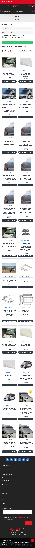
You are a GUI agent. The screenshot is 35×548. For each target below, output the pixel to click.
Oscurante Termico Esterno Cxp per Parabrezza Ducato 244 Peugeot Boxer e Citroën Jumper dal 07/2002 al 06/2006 (9, 108)
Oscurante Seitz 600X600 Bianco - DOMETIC (26, 346)
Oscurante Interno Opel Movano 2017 (9, 74)
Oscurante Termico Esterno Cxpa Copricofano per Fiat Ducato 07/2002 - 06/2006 (9, 177)
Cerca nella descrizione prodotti (13, 37)
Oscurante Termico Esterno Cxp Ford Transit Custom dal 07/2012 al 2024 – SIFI (9, 444)
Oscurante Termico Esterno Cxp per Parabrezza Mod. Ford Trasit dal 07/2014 (25, 107)
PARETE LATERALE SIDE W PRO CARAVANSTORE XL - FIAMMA (9, 280)
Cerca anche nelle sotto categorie (13, 35)
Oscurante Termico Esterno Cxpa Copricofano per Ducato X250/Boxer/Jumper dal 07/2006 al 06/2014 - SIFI (25, 143)
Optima (24, 372)
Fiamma (7, 276)
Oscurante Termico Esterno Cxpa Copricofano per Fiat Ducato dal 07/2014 (26, 177)
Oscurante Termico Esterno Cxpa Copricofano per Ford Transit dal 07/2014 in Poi (25, 210)
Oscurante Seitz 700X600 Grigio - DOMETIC (9, 376)
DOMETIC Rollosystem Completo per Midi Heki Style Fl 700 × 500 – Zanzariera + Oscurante (9, 313)
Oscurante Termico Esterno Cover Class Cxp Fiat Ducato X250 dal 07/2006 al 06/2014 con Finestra (26, 411)
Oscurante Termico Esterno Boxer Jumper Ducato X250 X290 (9, 410)
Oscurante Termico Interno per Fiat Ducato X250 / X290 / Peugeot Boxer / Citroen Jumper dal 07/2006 (26, 247)
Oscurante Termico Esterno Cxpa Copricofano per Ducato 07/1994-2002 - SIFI (9, 142)
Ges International (24, 240)
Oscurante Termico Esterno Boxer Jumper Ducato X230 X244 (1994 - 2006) (26, 377)
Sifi (7, 70)
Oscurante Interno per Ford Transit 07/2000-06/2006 (9, 346)
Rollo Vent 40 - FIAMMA (25, 279)
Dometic (24, 307)
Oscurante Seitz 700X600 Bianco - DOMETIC (26, 75)
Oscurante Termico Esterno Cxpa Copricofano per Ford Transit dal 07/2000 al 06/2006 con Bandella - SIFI (9, 211)
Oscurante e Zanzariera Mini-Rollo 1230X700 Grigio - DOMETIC (25, 312)
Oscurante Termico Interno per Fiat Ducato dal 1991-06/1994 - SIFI (9, 245)
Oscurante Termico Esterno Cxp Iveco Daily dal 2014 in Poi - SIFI (26, 444)
